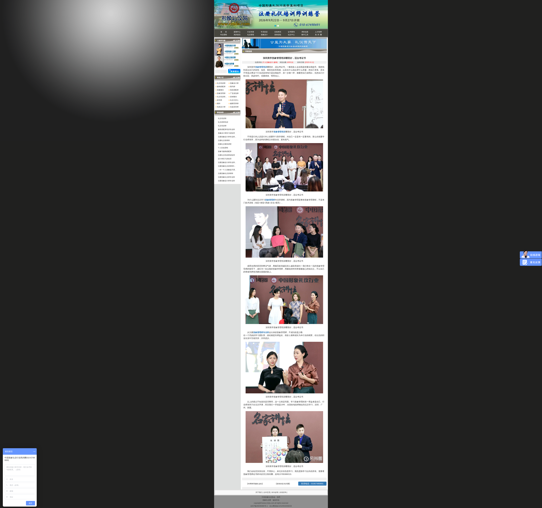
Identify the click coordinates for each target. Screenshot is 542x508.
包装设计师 (221, 107)
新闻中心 (237, 32)
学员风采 (264, 32)
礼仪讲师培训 (223, 122)
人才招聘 (318, 32)
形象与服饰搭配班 (224, 151)
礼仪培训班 (222, 118)
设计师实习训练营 (224, 159)
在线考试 (277, 32)
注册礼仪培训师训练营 (226, 155)
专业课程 (223, 35)
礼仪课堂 (250, 35)
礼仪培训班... (222, 97)
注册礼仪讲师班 (224, 140)
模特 (218, 103)
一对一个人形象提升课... (227, 170)
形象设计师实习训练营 (226, 133)
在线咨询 (283, 492)
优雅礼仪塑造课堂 (224, 144)
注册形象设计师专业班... (227, 137)
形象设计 (264, 35)
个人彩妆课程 (223, 148)
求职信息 (304, 32)
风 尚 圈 (318, 35)
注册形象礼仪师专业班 (226, 177)
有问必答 (275, 492)
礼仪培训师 (221, 83)
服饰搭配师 (221, 87)
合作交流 (267, 492)
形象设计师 (234, 83)
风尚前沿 (237, 35)
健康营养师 (234, 103)
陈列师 (232, 87)
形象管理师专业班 (261, 332)
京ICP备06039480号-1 (259, 506)
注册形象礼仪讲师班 (225, 173)
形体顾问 (233, 97)
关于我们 (258, 492)
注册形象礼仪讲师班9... (226, 166)
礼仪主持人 (234, 100)
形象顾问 (220, 90)
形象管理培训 (261, 67)
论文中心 (291, 35)
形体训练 (277, 35)
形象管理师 (221, 93)
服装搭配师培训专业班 (226, 129)
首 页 (223, 32)
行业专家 (250, 32)
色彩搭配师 (234, 90)
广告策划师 (234, 93)
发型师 (219, 100)
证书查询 (291, 32)
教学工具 (304, 35)
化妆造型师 (234, 107)
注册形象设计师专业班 (226, 181)
